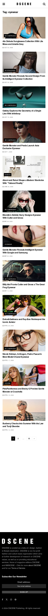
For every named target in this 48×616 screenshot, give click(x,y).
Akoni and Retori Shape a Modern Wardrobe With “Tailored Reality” (23, 181)
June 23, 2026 (8, 187)
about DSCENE (34, 565)
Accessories (10, 70)
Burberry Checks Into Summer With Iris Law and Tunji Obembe (23, 425)
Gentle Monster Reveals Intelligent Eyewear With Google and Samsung (23, 251)
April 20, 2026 (9, 326)
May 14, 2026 (8, 291)
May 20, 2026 (8, 256)
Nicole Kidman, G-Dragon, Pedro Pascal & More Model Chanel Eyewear (22, 355)
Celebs (7, 383)
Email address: (24, 582)
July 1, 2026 (8, 152)
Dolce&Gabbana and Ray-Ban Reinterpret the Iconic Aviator (24, 320)
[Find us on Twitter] (7, 599)
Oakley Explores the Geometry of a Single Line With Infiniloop (22, 112)
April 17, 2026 (9, 360)
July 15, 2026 (8, 117)
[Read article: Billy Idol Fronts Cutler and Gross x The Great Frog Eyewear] (24, 271)
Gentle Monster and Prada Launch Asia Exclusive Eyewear (21, 147)
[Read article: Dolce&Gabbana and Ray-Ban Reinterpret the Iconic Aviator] (24, 306)
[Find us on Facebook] (2, 599)
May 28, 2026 (8, 221)
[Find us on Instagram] (11, 599)
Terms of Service (18, 568)
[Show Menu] (4, 4)
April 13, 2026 (9, 430)
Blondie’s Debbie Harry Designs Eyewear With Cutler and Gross (22, 216)
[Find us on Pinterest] (15, 599)
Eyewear (8, 244)
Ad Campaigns (10, 36)
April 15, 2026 (9, 395)
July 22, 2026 (8, 82)
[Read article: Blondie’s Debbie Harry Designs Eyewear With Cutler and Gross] (24, 201)
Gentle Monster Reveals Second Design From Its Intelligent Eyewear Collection (24, 77)
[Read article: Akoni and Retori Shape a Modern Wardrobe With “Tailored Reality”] (24, 167)
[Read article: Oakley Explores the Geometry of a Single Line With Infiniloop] (24, 97)
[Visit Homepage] (24, 3)
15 (29, 438)
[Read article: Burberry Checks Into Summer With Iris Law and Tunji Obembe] (24, 410)
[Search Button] (44, 4)
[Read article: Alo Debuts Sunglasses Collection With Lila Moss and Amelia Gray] (24, 28)
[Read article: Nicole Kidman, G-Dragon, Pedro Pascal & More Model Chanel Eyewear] (24, 340)
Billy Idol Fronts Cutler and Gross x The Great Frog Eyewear (24, 286)
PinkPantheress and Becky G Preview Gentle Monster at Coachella (23, 390)
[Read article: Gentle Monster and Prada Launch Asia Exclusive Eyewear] (24, 132)
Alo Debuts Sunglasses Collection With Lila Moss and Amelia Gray (23, 42)
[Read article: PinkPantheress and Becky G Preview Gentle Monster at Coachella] (24, 375)
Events (8, 175)
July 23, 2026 (8, 47)
